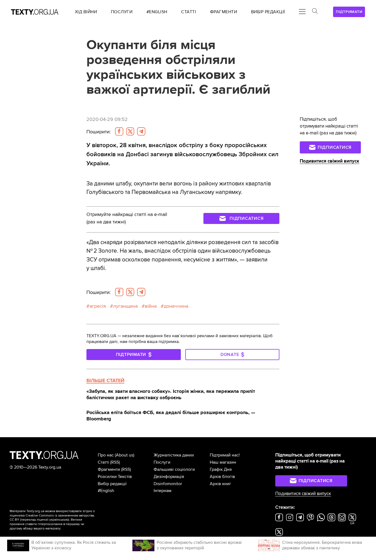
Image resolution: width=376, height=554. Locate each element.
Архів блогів (222, 476)
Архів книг (220, 484)
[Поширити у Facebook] (119, 131)
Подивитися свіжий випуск (329, 161)
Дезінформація (169, 476)
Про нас (106, 455)
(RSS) (115, 462)
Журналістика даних (174, 455)
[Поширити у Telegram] (141, 131)
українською (58, 520)
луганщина (125, 306)
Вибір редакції (112, 484)
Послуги (162, 462)
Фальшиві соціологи (174, 469)
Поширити (98, 132)
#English (106, 490)
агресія (97, 306)
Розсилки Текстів (115, 476)
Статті (103, 462)
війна (151, 306)
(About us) (124, 455)
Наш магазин (223, 462)
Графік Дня (221, 469)
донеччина (176, 306)
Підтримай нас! (225, 455)
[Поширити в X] (130, 131)
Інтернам (162, 490)
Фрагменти (109, 469)
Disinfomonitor (168, 484)
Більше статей (105, 380)
